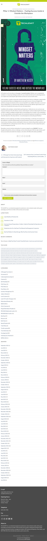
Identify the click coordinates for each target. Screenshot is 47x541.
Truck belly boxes (5, 330)
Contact (32, 535)
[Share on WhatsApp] (18, 136)
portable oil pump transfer (38, 261)
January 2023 (4, 406)
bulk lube (12, 250)
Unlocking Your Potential (26, 140)
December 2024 (4, 357)
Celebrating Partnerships (6, 277)
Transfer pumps (4, 328)
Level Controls (4, 296)
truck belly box (33, 263)
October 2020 (4, 472)
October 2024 (4, 360)
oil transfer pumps (28, 261)
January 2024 (4, 379)
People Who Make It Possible (7, 308)
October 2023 (4, 384)
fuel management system (6, 259)
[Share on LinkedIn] (29, 136)
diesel (11, 255)
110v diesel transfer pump (6, 248)
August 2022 (4, 419)
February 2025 (4, 355)
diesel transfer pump (32, 255)
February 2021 (4, 463)
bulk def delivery (32, 248)
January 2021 (4, 465)
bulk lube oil (17, 250)
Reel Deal (3, 316)
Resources (3, 318)
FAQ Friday (3, 284)
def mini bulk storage (37, 252)
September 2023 (5, 387)
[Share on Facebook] (20, 136)
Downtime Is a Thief (8, 220)
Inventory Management (6, 291)
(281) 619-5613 (4, 515)
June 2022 (3, 423)
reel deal (3, 263)
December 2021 (4, 438)
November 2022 (4, 411)
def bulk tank (23, 252)
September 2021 (5, 445)
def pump (3, 255)
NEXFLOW (3, 303)
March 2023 (4, 401)
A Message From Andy (6, 272)
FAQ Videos (3, 286)
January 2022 (4, 436)
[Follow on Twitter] (7, 519)
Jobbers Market (4, 294)
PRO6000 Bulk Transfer (6, 313)
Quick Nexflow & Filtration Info (11, 216)
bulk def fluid (38, 248)
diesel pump (24, 255)
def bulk (18, 252)
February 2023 (4, 404)
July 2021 (3, 450)
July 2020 (3, 480)
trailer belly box (20, 263)
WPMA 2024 (4, 338)
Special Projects (4, 323)
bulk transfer (13, 252)
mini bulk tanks (4, 261)
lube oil (33, 259)
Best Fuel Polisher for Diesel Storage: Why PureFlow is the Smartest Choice (21, 232)
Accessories (3, 274)
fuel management (29, 257)
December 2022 (4, 409)
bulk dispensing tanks (5, 250)
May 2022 (3, 426)
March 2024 (4, 375)
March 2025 (4, 353)
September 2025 (5, 345)
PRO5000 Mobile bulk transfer (8, 311)
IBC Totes (29, 259)
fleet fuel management (39, 140)
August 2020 (4, 477)
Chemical (3, 279)
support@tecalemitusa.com (7, 492)
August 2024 (4, 365)
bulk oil (22, 250)
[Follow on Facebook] (2, 519)
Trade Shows (4, 325)
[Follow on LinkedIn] (9, 519)
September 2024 (5, 362)
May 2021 (3, 455)
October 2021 (4, 443)
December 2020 (4, 468)
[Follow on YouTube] (11, 519)
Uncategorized (4, 333)
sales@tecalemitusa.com (6, 493)
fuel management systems (16, 259)
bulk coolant (21, 248)
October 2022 (4, 414)
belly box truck (15, 248)
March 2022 (4, 431)
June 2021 (3, 453)
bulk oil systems (34, 250)
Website (4, 189)
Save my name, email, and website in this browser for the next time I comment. (20, 195)
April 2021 (3, 458)
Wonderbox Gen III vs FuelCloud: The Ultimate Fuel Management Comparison (21, 228)
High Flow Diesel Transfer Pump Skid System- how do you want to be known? (26, 241)
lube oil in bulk (38, 259)
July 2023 (3, 392)
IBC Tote (24, 259)
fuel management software (39, 257)
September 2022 (5, 416)
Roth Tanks (3, 321)
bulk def (26, 248)
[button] (2, 4)
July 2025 (3, 348)
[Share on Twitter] (22, 136)
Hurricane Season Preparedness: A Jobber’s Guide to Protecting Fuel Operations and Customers (23, 225)
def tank (7, 255)
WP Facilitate (27, 539)
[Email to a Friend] (25, 136)
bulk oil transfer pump (5, 252)
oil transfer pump (20, 261)
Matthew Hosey (29, 17)
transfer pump (26, 263)
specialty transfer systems (10, 263)
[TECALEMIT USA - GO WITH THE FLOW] (23, 4)
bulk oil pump (27, 250)
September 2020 (5, 475)
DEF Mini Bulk (4, 281)
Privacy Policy (25, 535)
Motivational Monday (17, 140)
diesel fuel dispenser (17, 255)
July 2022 (3, 421)
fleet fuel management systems (19, 257)
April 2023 (3, 399)
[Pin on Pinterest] (27, 136)
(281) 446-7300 (4, 510)
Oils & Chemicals (4, 306)
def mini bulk (29, 252)
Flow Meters (4, 289)
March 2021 (4, 460)
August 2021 (4, 448)
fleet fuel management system (6, 257)
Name (3, 177)
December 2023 (4, 382)
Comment (4, 166)
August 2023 (4, 389)
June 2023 (3, 394)
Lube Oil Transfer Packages (7, 298)
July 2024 (3, 367)
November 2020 (4, 470)
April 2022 (3, 428)
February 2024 (4, 377)
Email (3, 183)
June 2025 (3, 350)
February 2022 (4, 433)
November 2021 (4, 441)
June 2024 (3, 370)
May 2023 (3, 397)
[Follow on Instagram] (4, 519)
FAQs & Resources (17, 535)
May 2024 (3, 372)
